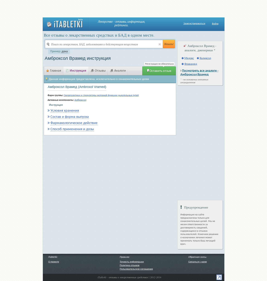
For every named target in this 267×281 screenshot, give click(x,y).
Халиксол (205, 58)
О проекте (53, 262)
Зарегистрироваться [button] (194, 23)
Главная (55, 71)
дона (65, 51)
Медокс (189, 58)
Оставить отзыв (160, 71)
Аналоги (120, 71)
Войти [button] (215, 23)
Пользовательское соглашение (136, 269)
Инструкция (78, 71)
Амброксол (80, 100)
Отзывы (100, 71)
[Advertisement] (133, 8)
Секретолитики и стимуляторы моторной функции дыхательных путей (101, 95)
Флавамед (190, 64)
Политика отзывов (129, 265)
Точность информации (132, 262)
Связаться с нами (197, 262)
